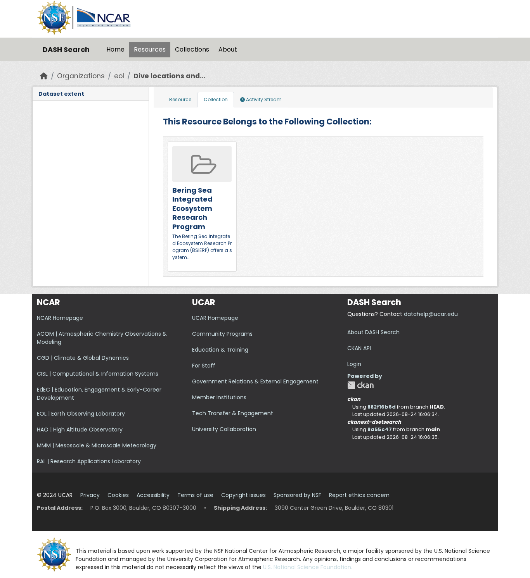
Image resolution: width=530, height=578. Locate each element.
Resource (180, 99)
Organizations (81, 76)
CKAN (360, 385)
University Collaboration (224, 429)
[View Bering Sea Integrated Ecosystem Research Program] (202, 206)
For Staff (203, 365)
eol (119, 76)
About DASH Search (373, 332)
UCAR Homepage (215, 318)
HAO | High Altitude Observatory (80, 429)
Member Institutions (219, 397)
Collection (216, 99)
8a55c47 (379, 429)
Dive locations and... (169, 76)
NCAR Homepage (60, 318)
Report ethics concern (359, 495)
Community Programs (222, 334)
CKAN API (359, 348)
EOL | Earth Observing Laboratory (81, 414)
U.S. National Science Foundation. (307, 567)
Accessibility (153, 495)
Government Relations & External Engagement (255, 381)
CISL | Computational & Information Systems (97, 374)
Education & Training (220, 350)
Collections (192, 49)
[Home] (44, 76)
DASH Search (66, 49)
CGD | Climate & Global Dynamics (83, 358)
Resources (150, 49)
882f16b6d (381, 407)
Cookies (118, 495)
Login (354, 364)
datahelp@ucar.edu (431, 314)
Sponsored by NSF (297, 495)
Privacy (90, 495)
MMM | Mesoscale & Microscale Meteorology (96, 445)
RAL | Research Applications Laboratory (89, 461)
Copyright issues (243, 495)
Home (115, 49)
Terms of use (195, 495)
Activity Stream (263, 99)
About (227, 49)
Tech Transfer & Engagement (232, 413)
